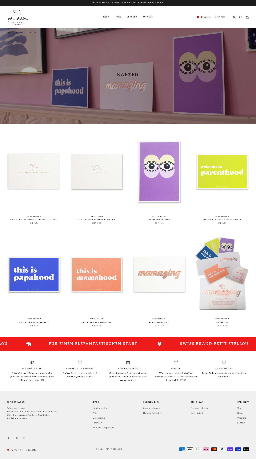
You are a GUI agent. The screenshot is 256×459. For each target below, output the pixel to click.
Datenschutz (99, 418)
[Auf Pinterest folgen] (24, 437)
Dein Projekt (197, 413)
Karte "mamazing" (159, 323)
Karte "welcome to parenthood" (222, 220)
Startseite (12, 32)
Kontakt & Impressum (104, 427)
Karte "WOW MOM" (159, 220)
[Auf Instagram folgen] (16, 437)
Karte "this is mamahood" (96, 323)
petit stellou (34, 216)
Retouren (97, 423)
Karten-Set (222, 323)
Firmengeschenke (199, 408)
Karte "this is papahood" (34, 323)
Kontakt (148, 17)
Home (118, 17)
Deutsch (220, 17)
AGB (95, 413)
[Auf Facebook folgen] (8, 437)
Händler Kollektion (152, 413)
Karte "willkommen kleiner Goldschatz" (34, 220)
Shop (106, 17)
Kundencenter (100, 408)
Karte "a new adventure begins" (96, 220)
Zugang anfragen (151, 408)
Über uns (132, 17)
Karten (32, 32)
